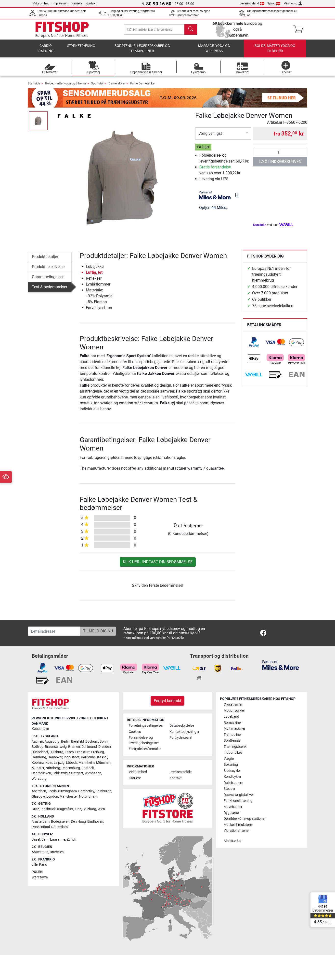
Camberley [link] (86, 791)
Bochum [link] (91, 741)
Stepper (229, 789)
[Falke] (74, 115)
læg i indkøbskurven (280, 161)
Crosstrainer (233, 704)
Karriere (77, 3)
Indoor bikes (233, 752)
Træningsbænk (235, 747)
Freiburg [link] (97, 752)
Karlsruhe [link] (88, 757)
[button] (38, 120)
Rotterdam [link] (59, 827)
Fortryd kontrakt (167, 700)
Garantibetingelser (48, 276)
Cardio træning (45, 48)
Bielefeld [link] (77, 741)
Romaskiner (233, 723)
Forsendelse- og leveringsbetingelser (144, 740)
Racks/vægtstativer (239, 795)
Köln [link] (48, 763)
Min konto (290, 3)
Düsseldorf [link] (40, 752)
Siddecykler (232, 771)
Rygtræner (232, 813)
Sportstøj (97, 83)
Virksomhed (41, 3)
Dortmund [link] (89, 747)
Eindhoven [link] (95, 821)
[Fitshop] (62, 29)
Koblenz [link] (38, 763)
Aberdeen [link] (39, 791)
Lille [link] (35, 864)
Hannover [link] (55, 757)
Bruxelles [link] (57, 852)
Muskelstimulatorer (238, 825)
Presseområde (180, 772)
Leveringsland (249, 3)
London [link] (52, 796)
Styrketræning (81, 46)
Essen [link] (69, 752)
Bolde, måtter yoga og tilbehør (275, 48)
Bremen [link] (74, 747)
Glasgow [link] (38, 796)
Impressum (60, 3)
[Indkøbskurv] (299, 29)
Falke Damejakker (142, 83)
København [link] (40, 729)
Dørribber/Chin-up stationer (245, 819)
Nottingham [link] (88, 796)
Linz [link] (78, 809)
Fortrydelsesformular (145, 749)
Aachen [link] (37, 741)
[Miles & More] (280, 665)
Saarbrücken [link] (41, 773)
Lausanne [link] (57, 839)
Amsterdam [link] (41, 821)
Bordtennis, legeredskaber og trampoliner (142, 48)
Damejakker (116, 83)
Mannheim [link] (86, 763)
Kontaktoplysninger (184, 732)
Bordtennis (232, 740)
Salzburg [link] (89, 809)
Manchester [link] (68, 796)
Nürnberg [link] (53, 768)
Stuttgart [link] (76, 773)
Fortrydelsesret (181, 738)
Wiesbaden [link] (93, 773)
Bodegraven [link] (60, 821)
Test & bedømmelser (49, 287)
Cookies (135, 732)
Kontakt (91, 3)
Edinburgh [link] (103, 791)
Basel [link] (36, 839)
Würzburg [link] (39, 779)
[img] (237, 195)
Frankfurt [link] (82, 752)
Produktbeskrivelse (48, 266)
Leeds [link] (52, 791)
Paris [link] (43, 864)
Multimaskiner (234, 728)
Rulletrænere (233, 783)
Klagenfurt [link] (65, 809)
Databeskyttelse (181, 725)
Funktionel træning (238, 801)
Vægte (229, 759)
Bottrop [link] (37, 747)
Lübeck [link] (71, 763)
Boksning (231, 765)
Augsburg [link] (52, 741)
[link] (254, 342)
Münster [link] (38, 768)
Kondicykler (232, 777)
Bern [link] (45, 839)
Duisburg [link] (56, 752)
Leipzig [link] (59, 763)
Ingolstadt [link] (71, 757)
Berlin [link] (65, 741)
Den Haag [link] (78, 821)
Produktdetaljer (45, 256)
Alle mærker (233, 841)
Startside (34, 83)
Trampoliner (233, 735)
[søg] (190, 29)
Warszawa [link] (40, 877)
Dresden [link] (104, 747)
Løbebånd (231, 716)
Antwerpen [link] (40, 852)
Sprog (271, 3)
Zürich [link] (71, 839)
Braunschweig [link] (56, 747)
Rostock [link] (87, 768)
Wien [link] (101, 809)
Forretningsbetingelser (146, 725)
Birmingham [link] (67, 791)
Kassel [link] (102, 757)
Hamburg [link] (39, 757)
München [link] (103, 763)
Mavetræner (233, 807)
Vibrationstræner (237, 831)
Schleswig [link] (60, 773)
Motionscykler (234, 711)
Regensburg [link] (71, 768)
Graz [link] (35, 809)
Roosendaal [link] (41, 827)
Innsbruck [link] (48, 809)
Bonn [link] (104, 741)
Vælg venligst (210, 133)
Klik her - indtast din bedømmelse (158, 561)
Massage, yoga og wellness (214, 48)
